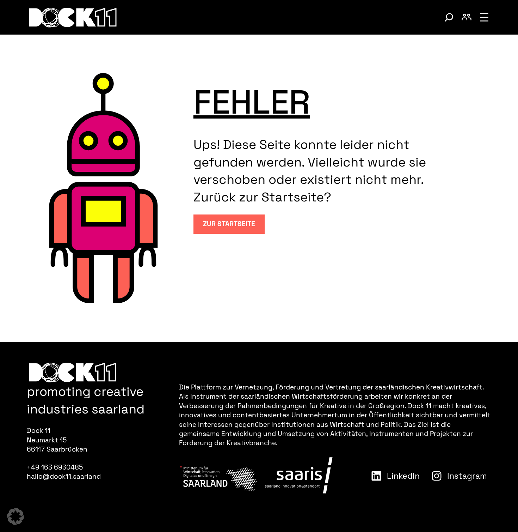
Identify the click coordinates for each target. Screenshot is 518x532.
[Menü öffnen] (484, 17)
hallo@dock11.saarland (64, 476)
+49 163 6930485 (55, 467)
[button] (15, 516)
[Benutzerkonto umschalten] (467, 17)
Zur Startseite (229, 223)
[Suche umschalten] (449, 17)
